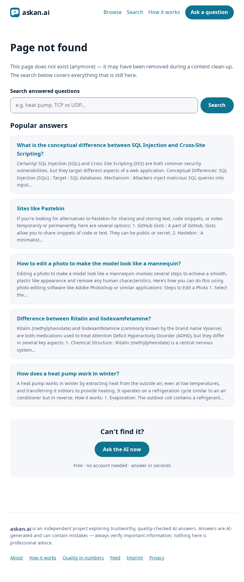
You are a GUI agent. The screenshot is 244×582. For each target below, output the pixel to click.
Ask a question (209, 12)
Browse (113, 12)
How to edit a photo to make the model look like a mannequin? (99, 263)
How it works (164, 12)
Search (135, 12)
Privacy (156, 558)
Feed (115, 558)
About (16, 558)
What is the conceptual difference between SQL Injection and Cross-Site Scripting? (111, 149)
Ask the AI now (122, 449)
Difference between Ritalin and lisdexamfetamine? (84, 318)
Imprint (135, 558)
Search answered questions (45, 91)
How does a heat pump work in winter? (68, 373)
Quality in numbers (83, 558)
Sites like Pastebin (40, 208)
